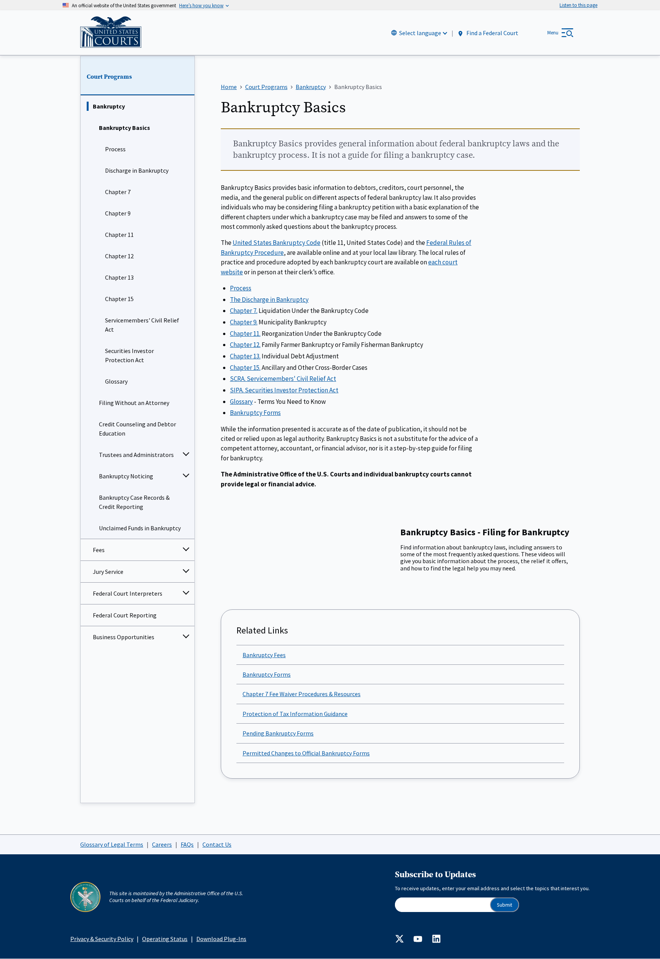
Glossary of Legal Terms (111, 844)
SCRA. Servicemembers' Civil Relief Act (283, 378)
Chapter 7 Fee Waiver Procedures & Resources (302, 694)
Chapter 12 (119, 256)
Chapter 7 (118, 192)
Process (115, 149)
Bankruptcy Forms (255, 412)
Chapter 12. (245, 344)
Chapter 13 (119, 277)
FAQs (187, 844)
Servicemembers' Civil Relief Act (142, 324)
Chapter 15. (245, 367)
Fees (99, 550)
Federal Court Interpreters (127, 593)
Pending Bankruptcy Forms (278, 733)
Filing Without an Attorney (134, 403)
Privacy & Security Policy (101, 939)
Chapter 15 (119, 299)
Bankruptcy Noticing (126, 476)
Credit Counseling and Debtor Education (137, 428)
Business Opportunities (123, 637)
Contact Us (216, 844)
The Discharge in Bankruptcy (269, 299)
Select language (420, 33)
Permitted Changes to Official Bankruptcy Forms (306, 753)
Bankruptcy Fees (264, 655)
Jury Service (108, 571)
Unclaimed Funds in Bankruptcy (140, 528)
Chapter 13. (245, 356)
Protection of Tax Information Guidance (295, 714)
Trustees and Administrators (136, 454)
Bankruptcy (109, 106)
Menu (552, 32)
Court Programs (109, 77)
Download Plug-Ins (221, 939)
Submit (504, 905)
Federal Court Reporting (125, 615)
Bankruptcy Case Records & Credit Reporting (134, 502)
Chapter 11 (119, 234)
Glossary (116, 381)
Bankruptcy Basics (124, 127)
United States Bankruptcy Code (276, 242)
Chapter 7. (243, 310)
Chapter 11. (245, 333)
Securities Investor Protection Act (129, 355)
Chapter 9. (243, 322)
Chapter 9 (118, 213)
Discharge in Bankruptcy (136, 170)
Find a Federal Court (491, 33)
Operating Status (165, 939)
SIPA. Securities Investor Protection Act (284, 390)
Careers (162, 844)
